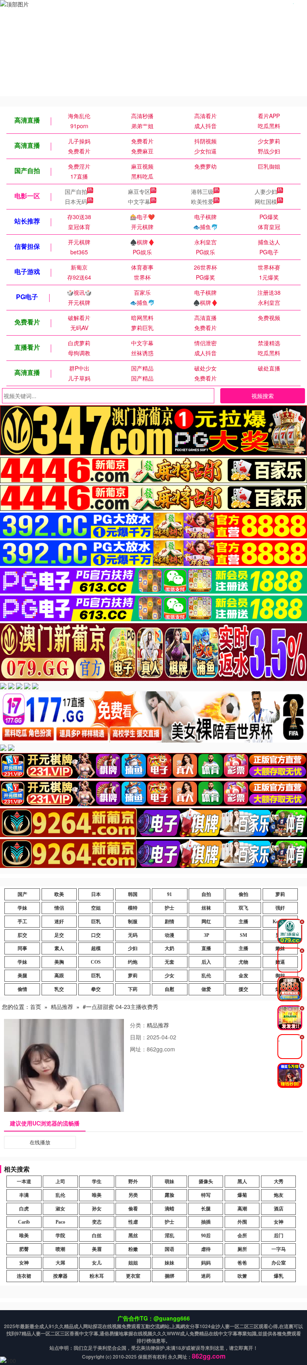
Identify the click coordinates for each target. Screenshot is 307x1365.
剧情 (169, 921)
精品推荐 (62, 1007)
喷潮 (60, 1249)
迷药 (206, 1276)
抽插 (206, 1222)
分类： (138, 1025)
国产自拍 (76, 191)
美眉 (97, 1249)
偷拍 (243, 894)
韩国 (133, 894)
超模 (96, 948)
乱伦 (206, 975)
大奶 (169, 948)
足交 (59, 935)
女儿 (97, 1263)
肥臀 (24, 1249)
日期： (138, 1037)
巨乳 (96, 921)
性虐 (133, 1222)
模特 (133, 908)
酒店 (278, 1209)
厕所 (242, 1249)
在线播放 (40, 1142)
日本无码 (76, 201)
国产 (22, 894)
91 (169, 894)
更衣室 (133, 1276)
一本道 (24, 1181)
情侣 (59, 908)
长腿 (206, 1209)
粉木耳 (97, 1276)
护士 (169, 908)
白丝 (97, 1235)
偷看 (133, 1209)
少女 (169, 975)
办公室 (278, 1263)
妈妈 (206, 1263)
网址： (138, 1049)
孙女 (97, 1209)
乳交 (59, 989)
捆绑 (169, 1276)
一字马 (278, 1249)
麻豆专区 (139, 191)
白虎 (24, 1209)
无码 (133, 935)
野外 (133, 1181)
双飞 (243, 908)
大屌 (60, 1263)
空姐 (96, 908)
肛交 (22, 935)
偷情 (22, 989)
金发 (243, 975)
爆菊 (242, 1195)
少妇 (133, 948)
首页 (35, 1007)
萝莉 (280, 894)
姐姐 (133, 1263)
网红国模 (266, 201)
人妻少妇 (266, 191)
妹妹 (169, 1263)
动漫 (169, 935)
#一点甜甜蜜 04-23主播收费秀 (120, 1007)
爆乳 (278, 1276)
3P (206, 935)
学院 (60, 1235)
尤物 (243, 962)
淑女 (60, 1209)
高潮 (242, 1209)
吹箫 (242, 1276)
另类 (133, 1195)
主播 (243, 921)
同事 (22, 948)
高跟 (59, 975)
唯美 (97, 1195)
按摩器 (60, 1276)
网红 (206, 921)
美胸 (59, 962)
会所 (242, 1235)
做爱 (206, 989)
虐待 (206, 1249)
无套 (169, 962)
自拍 (206, 894)
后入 (206, 962)
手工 (22, 921)
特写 (206, 1195)
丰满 (24, 1195)
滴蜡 (169, 1209)
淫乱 (169, 1235)
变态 (97, 1222)
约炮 (133, 962)
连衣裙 (24, 1276)
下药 (133, 989)
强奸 (280, 908)
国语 (169, 1249)
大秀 (278, 1181)
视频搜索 (262, 396)
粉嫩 (133, 1249)
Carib (24, 1222)
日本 (96, 894)
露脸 (169, 1195)
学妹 (22, 908)
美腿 (22, 975)
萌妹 (169, 1181)
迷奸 (59, 921)
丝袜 (206, 908)
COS (96, 962)
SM (243, 935)
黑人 (242, 1181)
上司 (60, 1181)
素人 (59, 948)
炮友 (278, 1195)
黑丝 (133, 1235)
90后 (206, 1235)
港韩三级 (202, 191)
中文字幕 (139, 201)
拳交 (96, 989)
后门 (278, 1235)
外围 (242, 1222)
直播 (206, 948)
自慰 (169, 989)
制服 (133, 921)
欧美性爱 (202, 201)
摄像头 (206, 1181)
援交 (243, 989)
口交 (96, 935)
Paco (60, 1222)
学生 (97, 1181)
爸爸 (242, 1263)
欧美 (59, 894)
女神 (278, 1222)
